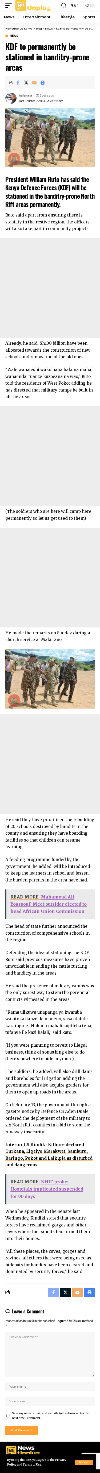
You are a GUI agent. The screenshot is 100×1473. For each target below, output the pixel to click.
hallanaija (25, 95)
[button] (84, 1462)
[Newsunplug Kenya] (33, 5)
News (14, 36)
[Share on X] (26, 82)
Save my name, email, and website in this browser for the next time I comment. (50, 1416)
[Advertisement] (50, 288)
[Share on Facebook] (18, 82)
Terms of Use (32, 1464)
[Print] (42, 82)
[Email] (34, 82)
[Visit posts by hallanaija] (11, 98)
